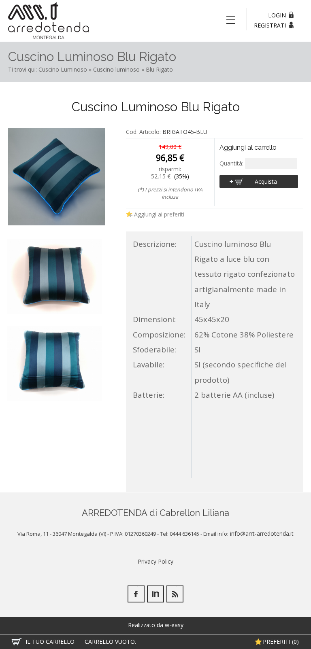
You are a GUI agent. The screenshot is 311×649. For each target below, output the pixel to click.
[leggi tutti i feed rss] (174, 593)
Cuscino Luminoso (62, 69)
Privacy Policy (155, 561)
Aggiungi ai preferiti (159, 214)
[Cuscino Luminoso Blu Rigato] (56, 177)
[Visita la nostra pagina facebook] (136, 593)
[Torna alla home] (48, 20)
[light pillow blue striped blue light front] (54, 276)
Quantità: (232, 163)
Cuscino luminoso (116, 69)
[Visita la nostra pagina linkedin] (155, 593)
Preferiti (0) (281, 641)
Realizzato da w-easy (155, 625)
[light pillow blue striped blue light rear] (54, 363)
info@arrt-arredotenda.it (261, 533)
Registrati (270, 25)
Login (277, 15)
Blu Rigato (159, 69)
